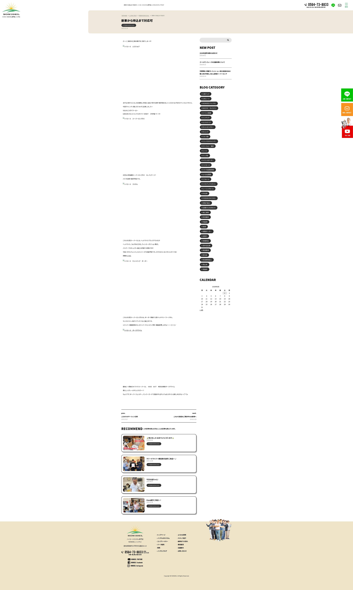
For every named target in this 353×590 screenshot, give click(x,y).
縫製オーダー (207, 231)
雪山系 (205, 264)
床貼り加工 (206, 203)
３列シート (206, 99)
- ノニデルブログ (161, 551)
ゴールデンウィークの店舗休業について (212, 62)
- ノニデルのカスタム (163, 538)
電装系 (205, 269)
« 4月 (201, 310)
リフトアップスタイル (209, 184)
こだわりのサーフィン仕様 (129, 416)
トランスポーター (208, 160)
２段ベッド (206, 94)
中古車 (205, 193)
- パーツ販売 (160, 544)
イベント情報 (207, 113)
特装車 (205, 222)
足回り (205, 236)
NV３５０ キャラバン (209, 108)
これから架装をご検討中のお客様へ (185, 416)
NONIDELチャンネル (209, 103)
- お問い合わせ (182, 551)
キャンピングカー (208, 127)
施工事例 (206, 212)
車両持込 (206, 241)
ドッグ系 (205, 155)
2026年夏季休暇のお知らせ (208, 53)
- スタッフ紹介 (181, 538)
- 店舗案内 (180, 548)
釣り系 (205, 255)
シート (205, 151)
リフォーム (206, 179)
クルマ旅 (205, 136)
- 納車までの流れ (182, 541)
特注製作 (206, 217)
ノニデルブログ (133, 15)
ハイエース (206, 165)
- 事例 (158, 548)
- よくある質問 (181, 535)
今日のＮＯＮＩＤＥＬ (144, 15)
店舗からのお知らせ (209, 208)
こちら (129, 256)
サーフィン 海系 (208, 146)
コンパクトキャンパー (209, 141)
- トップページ (160, 535)
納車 (204, 226)
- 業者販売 (180, 544)
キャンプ (205, 132)
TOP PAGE (124, 15)
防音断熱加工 (207, 260)
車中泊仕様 (206, 245)
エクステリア (207, 122)
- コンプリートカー (162, 541)
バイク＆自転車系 (208, 170)
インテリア (206, 117)
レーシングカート (208, 189)
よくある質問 (207, 174)
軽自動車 (206, 250)
